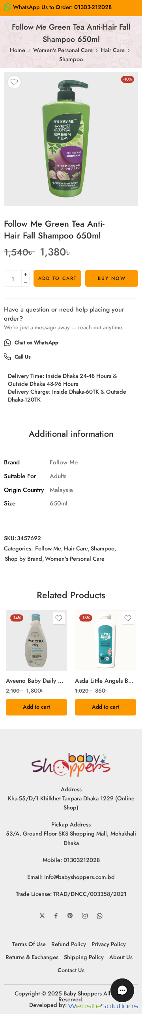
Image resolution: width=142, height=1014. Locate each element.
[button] (36, 707)
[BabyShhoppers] (71, 764)
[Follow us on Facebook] (56, 916)
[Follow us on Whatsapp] (99, 916)
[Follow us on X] (42, 915)
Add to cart (57, 278)
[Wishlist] (14, 82)
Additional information (71, 434)
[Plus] (25, 274)
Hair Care (113, 50)
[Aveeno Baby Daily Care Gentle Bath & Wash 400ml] (36, 640)
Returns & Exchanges (32, 957)
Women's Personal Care (63, 50)
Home (17, 50)
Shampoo (71, 59)
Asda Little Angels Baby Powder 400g (105, 680)
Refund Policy (68, 944)
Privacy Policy (109, 944)
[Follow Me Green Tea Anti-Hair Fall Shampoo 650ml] (71, 139)
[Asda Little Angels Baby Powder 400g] (105, 640)
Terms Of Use (29, 944)
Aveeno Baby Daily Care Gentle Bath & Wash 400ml (36, 680)
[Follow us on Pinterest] (70, 916)
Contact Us (71, 970)
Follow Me (48, 548)
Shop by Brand (23, 558)
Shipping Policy (84, 957)
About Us (121, 957)
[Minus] (25, 282)
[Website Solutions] (103, 1005)
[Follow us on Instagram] (84, 915)
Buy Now (112, 278)
